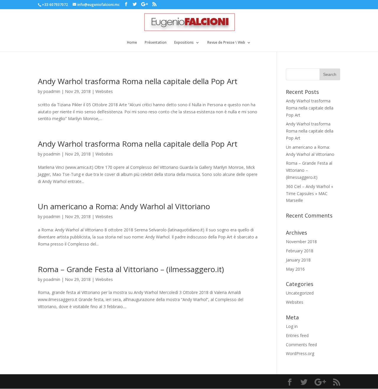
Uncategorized (300, 293)
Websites (104, 91)
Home (132, 42)
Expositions (184, 42)
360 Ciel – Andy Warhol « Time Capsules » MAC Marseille (309, 193)
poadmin (51, 91)
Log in (292, 326)
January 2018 (298, 260)
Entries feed (297, 335)
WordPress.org (300, 353)
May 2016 (295, 269)
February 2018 (299, 251)
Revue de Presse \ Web (226, 42)
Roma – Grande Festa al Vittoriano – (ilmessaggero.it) (131, 269)
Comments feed (301, 344)
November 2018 (301, 241)
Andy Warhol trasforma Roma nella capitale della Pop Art (137, 81)
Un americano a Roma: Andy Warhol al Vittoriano (124, 206)
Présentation (156, 42)
